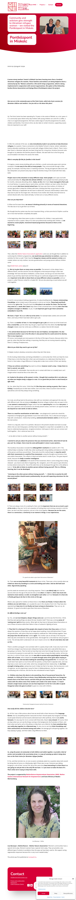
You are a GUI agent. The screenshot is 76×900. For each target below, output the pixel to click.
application (39, 254)
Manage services (41, 889)
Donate (59, 5)
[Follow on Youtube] (31, 885)
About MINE (32, 5)
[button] (73, 879)
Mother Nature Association (26, 254)
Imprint (62, 897)
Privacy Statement (57, 897)
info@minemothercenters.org (19, 877)
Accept (43, 893)
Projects (42, 5)
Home (25, 5)
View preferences (68, 893)
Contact (50, 5)
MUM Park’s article (17, 266)
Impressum (14, 882)
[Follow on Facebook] (28, 885)
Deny (55, 893)
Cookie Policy (49, 897)
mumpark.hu (32, 857)
